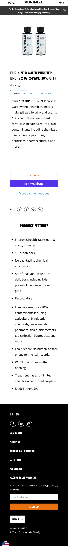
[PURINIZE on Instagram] (29, 424)
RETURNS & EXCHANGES (22, 451)
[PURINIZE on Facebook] (14, 424)
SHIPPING (15, 442)
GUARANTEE (16, 433)
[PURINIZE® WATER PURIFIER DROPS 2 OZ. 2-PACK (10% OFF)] (34, 41)
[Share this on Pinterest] (33, 209)
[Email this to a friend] (40, 209)
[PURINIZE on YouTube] (21, 424)
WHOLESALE (16, 469)
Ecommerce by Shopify (29, 532)
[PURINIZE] (34, 3)
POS (12, 532)
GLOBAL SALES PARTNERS (23, 477)
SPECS (32, 93)
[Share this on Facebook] (26, 209)
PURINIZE (22, 528)
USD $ (15, 519)
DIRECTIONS (45, 93)
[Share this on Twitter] (19, 209)
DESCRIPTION (19, 93)
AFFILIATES (15, 460)
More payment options (34, 193)
